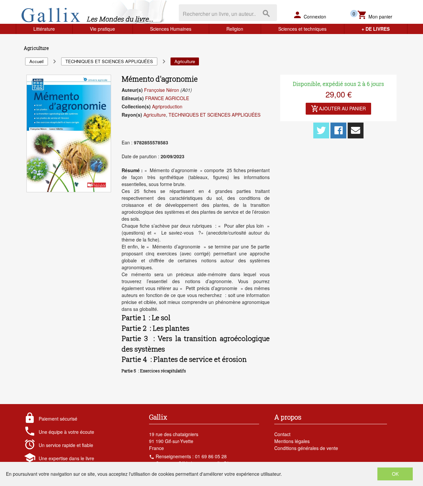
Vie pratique (102, 28)
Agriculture (154, 114)
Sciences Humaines (170, 28)
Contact (282, 434)
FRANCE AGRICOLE (167, 98)
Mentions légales (292, 441)
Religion (234, 28)
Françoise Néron (161, 90)
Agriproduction (167, 106)
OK (395, 473)
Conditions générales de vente (306, 448)
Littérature (44, 28)
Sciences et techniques (302, 28)
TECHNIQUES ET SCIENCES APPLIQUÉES (214, 114)
